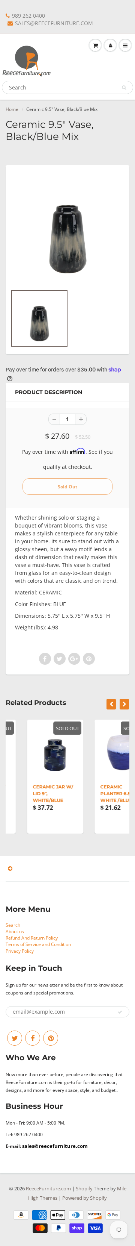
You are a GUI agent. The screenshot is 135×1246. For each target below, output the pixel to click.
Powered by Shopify (84, 1197)
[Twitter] (14, 1038)
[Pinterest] (50, 1038)
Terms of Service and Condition (38, 944)
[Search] (124, 88)
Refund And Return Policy (32, 938)
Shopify (84, 1188)
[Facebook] (32, 1038)
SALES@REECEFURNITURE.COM (54, 23)
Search (13, 925)
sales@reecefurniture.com (55, 1146)
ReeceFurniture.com (48, 1188)
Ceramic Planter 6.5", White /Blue (100, 793)
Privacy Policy (20, 951)
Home (12, 109)
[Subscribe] (120, 1012)
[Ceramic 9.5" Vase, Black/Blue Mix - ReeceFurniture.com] (67, 229)
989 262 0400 (28, 15)
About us (15, 931)
